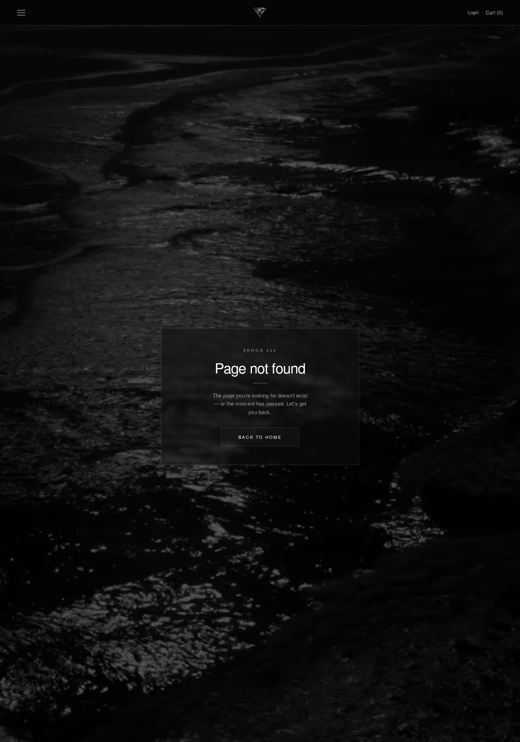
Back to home (260, 437)
